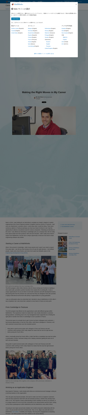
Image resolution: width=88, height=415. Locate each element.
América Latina (15, 28)
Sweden (47, 37)
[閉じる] (76, 4)
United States (14, 32)
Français (48, 46)
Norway (47, 30)
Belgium (30, 28)
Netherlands (48, 28)
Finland (30, 37)
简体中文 (65, 37)
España (30, 35)
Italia (29, 44)
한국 (63, 44)
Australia (64, 28)
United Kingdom (49, 48)
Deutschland (31, 32)
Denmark (30, 30)
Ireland (29, 41)
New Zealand (65, 32)
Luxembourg (31, 46)
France (29, 39)
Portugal (47, 35)
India (63, 30)
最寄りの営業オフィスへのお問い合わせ (44, 53)
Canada (13, 30)
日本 (63, 41)
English (48, 44)
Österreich (47, 32)
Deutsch (48, 41)
